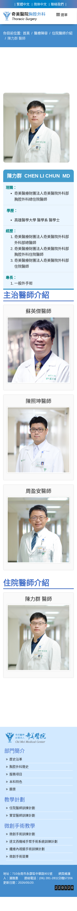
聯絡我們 (57, 4)
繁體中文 (23, 4)
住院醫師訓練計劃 (22, 808)
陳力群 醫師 (38, 598)
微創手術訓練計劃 (22, 834)
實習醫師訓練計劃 (22, 815)
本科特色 (15, 781)
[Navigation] (62, 14)
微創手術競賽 (19, 856)
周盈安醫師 (38, 491)
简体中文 (40, 4)
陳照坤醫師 (38, 401)
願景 (12, 789)
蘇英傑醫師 (38, 311)
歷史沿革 (15, 759)
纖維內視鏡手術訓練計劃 (27, 849)
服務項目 (15, 774)
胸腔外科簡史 (19, 766)
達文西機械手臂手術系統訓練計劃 (33, 841)
